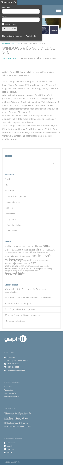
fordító (28, 252)
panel (46, 261)
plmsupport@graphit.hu (16, 370)
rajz (14, 263)
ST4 (24, 264)
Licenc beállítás (14, 202)
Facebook (11, 443)
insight (34, 252)
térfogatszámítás (18, 271)
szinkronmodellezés (14, 266)
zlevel (37, 271)
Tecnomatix (10, 213)
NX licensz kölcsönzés (15, 321)
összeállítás (15, 274)
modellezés (41, 255)
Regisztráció (31, 36)
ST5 (28, 263)
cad (45, 246)
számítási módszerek (32, 266)
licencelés (25, 256)
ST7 (33, 263)
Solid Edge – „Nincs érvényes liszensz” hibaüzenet (28, 297)
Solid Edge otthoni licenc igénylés (20, 309)
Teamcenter (10, 208)
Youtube (10, 446)
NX (6, 185)
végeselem (29, 271)
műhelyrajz (14, 260)
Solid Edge (15, 43)
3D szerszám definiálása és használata (22, 315)
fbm (6, 252)
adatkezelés (11, 246)
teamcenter (45, 266)
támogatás (8, 271)
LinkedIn (10, 449)
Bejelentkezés (10, 2)
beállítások (37, 246)
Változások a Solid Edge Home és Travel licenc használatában (26, 290)
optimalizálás (39, 261)
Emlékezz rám (10, 24)
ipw (47, 252)
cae (49, 246)
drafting (42, 249)
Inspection (41, 252)
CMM (21, 250)
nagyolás (26, 261)
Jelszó (4, 16)
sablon (19, 264)
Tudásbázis (8, 390)
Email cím (6, 8)
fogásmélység (12, 252)
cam (8, 249)
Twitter (9, 452)
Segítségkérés (10, 393)
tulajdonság (41, 269)
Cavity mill (15, 250)
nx (32, 259)
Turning (49, 269)
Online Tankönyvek (11, 396)
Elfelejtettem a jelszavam (12, 36)
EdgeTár (52, 250)
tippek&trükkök (11, 269)
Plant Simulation (14, 225)
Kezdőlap (6, 43)
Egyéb (7, 179)
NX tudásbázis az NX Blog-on (18, 303)
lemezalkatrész (12, 256)
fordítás (21, 252)
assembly (22, 246)
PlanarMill (8, 264)
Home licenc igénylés (16, 196)
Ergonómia (11, 219)
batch (29, 246)
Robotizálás (12, 231)
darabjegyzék (29, 250)
